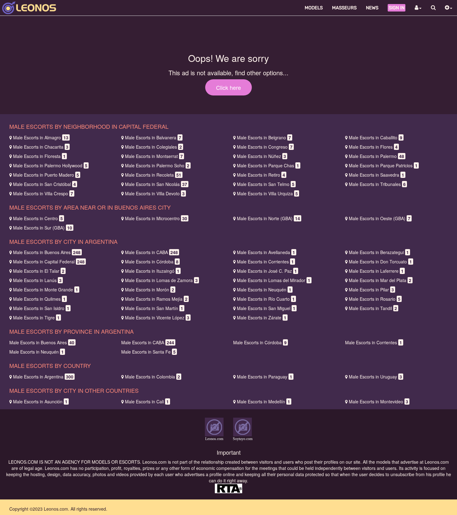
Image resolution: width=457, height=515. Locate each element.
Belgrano (264, 137)
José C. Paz (267, 271)
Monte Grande (45, 289)
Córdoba (151, 261)
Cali (147, 401)
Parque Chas (268, 165)
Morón (149, 289)
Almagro (40, 137)
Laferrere (376, 271)
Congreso (265, 147)
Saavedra (376, 175)
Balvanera (153, 137)
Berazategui (379, 252)
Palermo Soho (157, 165)
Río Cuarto (266, 299)
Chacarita (40, 147)
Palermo (376, 156)
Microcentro (156, 218)
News (372, 8)
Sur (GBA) (42, 228)
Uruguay (375, 376)
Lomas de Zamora (161, 280)
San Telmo (265, 184)
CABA (151, 252)
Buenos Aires (47, 252)
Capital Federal (49, 261)
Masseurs (344, 8)
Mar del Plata (380, 280)
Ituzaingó (152, 271)
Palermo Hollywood (50, 165)
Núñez (261, 156)
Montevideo (378, 401)
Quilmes (39, 299)
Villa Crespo (43, 193)
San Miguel (266, 308)
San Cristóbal (44, 184)
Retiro (261, 175)
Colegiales (153, 147)
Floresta (39, 156)
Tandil (373, 308)
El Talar (38, 271)
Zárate (261, 317)
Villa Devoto (155, 193)
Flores (373, 147)
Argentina (43, 376)
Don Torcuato (380, 261)
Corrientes (265, 261)
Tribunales (377, 184)
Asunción (40, 401)
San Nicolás (156, 184)
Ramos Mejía (156, 299)
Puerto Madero (46, 175)
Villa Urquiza (267, 193)
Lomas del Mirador (273, 280)
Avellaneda (266, 252)
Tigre (36, 317)
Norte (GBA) (268, 218)
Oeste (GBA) (379, 218)
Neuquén (264, 289)
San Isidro (41, 308)
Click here (228, 87)
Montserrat (154, 156)
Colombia (152, 376)
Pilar (371, 289)
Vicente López (157, 317)
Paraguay (264, 376)
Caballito (375, 137)
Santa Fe (148, 352)
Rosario (374, 299)
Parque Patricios (383, 165)
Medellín (263, 401)
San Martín (154, 308)
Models (314, 8)
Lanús (37, 280)
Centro (38, 218)
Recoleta (153, 175)
